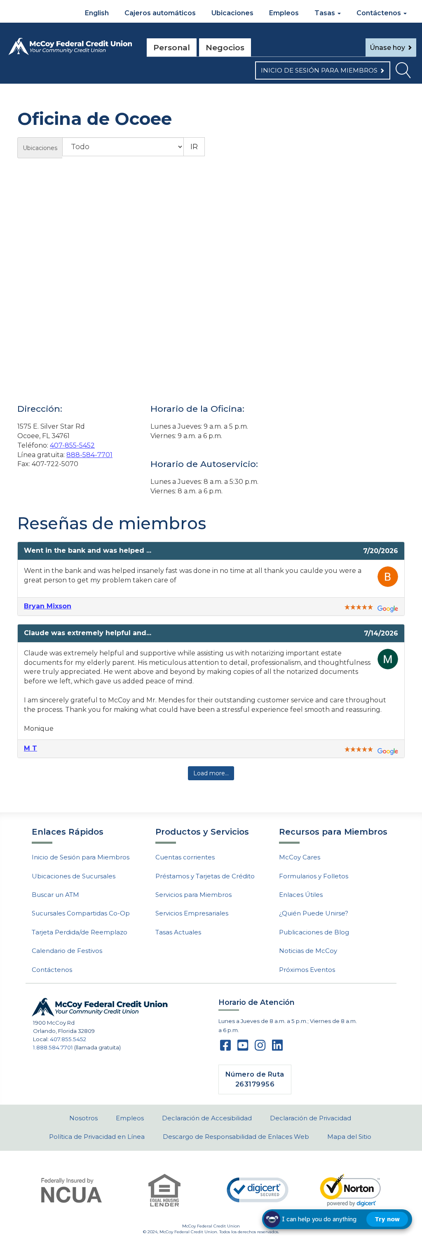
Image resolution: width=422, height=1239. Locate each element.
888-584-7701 (89, 455)
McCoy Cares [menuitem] (299, 857)
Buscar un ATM (55, 895)
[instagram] (260, 1047)
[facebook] (225, 1047)
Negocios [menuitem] (225, 47)
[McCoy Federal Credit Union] (70, 46)
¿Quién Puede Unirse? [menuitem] (313, 913)
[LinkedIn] (277, 1047)
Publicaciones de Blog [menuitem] (314, 932)
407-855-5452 (72, 445)
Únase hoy (387, 48)
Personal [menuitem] (171, 47)
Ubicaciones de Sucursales (73, 876)
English (96, 13)
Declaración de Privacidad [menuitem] (310, 1118)
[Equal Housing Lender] (164, 1190)
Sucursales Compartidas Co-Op (81, 913)
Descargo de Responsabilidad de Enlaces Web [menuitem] (236, 1136)
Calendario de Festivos (67, 951)
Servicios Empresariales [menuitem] (191, 913)
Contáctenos (52, 970)
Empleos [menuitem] (284, 13)
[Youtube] (243, 1047)
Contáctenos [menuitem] (379, 13)
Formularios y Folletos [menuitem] (313, 876)
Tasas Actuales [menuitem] (178, 932)
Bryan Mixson (47, 606)
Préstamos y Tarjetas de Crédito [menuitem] (205, 876)
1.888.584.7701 (53, 1047)
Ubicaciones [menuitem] (232, 13)
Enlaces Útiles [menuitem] (301, 895)
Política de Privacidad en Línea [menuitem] (97, 1136)
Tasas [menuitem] (325, 13)
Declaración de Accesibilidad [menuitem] (207, 1118)
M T (30, 748)
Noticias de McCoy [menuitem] (308, 951)
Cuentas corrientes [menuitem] (185, 857)
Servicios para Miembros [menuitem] (193, 895)
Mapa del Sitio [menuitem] (349, 1136)
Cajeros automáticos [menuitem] (160, 13)
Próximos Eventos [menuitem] (307, 970)
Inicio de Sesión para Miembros (319, 70)
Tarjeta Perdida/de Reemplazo (79, 932)
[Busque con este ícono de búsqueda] (403, 72)
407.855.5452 (68, 1039)
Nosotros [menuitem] (83, 1118)
